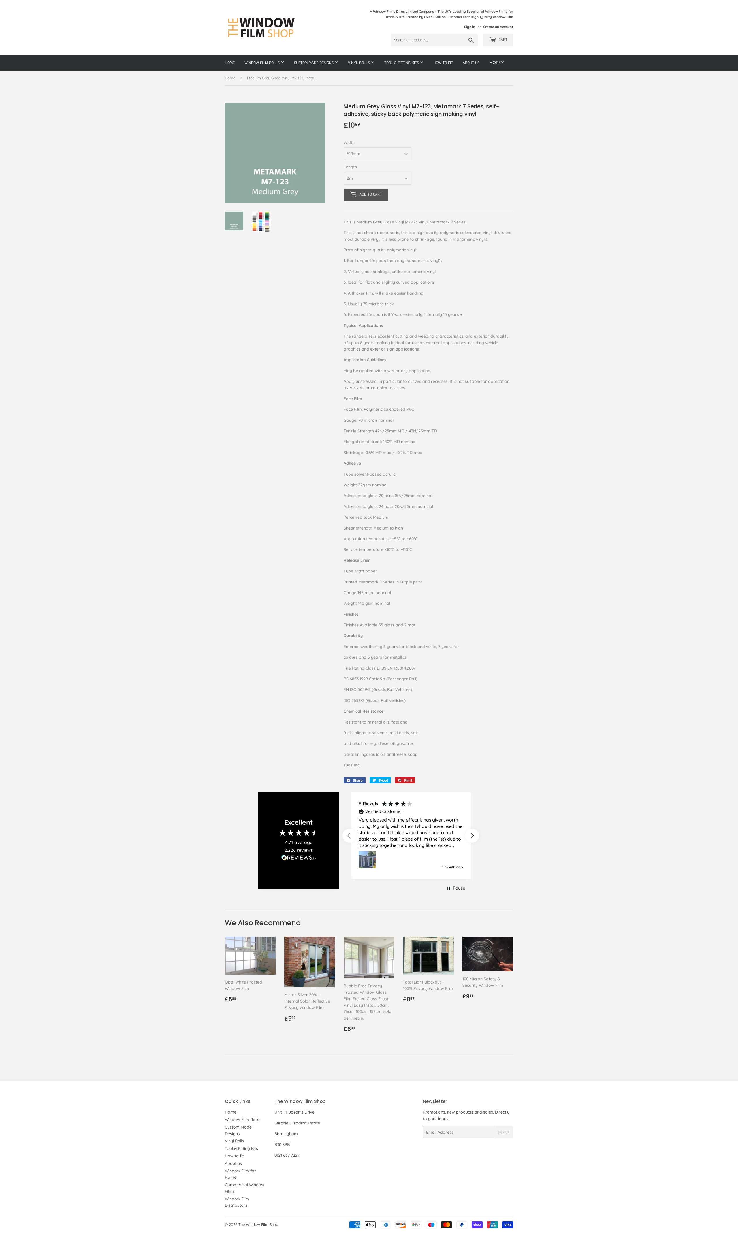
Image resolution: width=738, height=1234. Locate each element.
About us (471, 63)
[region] (411, 835)
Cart (502, 40)
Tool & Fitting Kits (402, 63)
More (495, 62)
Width (349, 142)
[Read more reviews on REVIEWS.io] (298, 859)
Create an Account (498, 27)
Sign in (469, 27)
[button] (349, 836)
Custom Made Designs (314, 63)
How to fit (443, 63)
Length (350, 166)
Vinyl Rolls (359, 63)
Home (230, 63)
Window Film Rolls (262, 63)
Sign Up (503, 1132)
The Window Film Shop (258, 1224)
